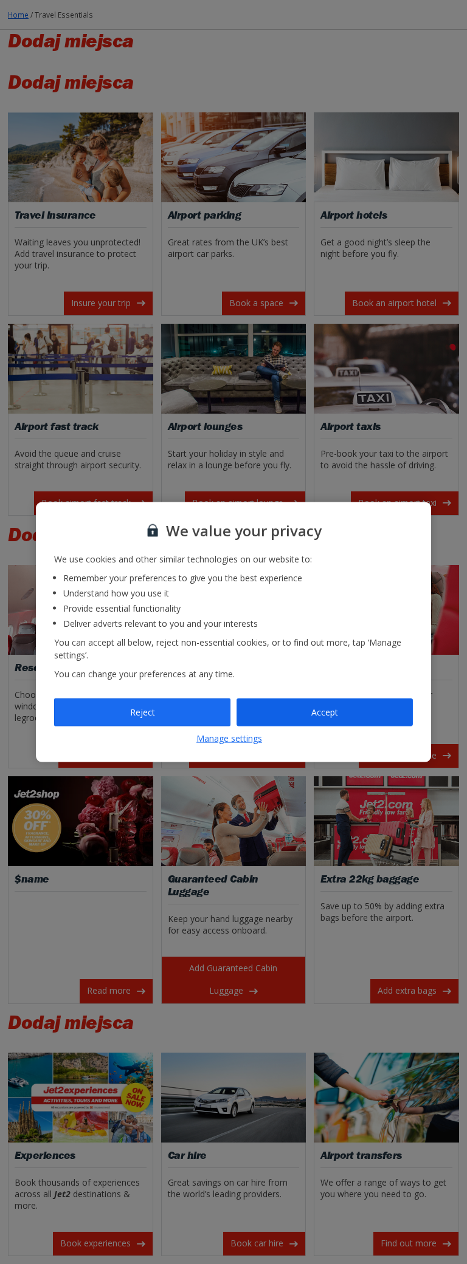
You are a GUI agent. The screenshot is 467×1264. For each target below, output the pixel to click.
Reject (142, 712)
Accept (324, 712)
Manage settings (229, 737)
